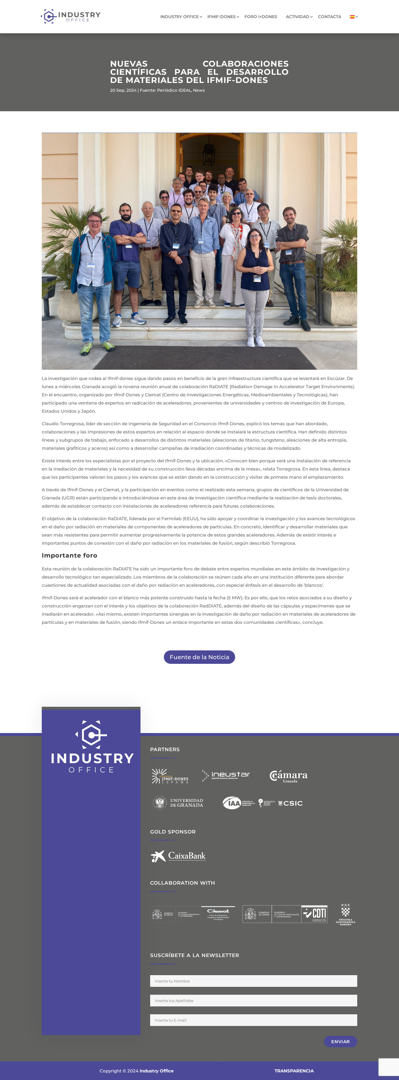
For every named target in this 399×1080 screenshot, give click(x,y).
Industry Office (179, 16)
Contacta (329, 16)
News (199, 90)
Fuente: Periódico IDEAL (165, 90)
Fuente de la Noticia (199, 657)
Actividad (297, 16)
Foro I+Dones (260, 16)
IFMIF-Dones (221, 16)
